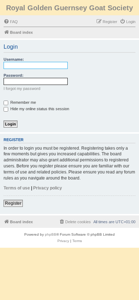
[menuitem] (11, 21)
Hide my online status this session (39, 109)
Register (13, 203)
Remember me (22, 102)
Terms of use (17, 188)
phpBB (50, 234)
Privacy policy (47, 188)
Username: (14, 59)
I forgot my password (22, 88)
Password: (14, 75)
